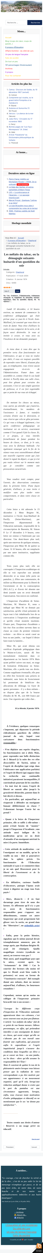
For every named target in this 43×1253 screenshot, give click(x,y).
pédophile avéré (32, 925)
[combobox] (16, 22)
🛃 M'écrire (19, 1217)
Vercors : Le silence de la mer (21, 113)
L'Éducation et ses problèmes (21, 1225)
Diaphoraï (20, 272)
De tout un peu (11, 61)
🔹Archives (18, 1212)
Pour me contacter (13, 76)
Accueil (8, 37)
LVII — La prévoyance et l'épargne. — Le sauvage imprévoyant (19, 195)
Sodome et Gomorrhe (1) (19, 108)
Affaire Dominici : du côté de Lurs (19, 51)
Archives (8, 68)
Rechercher (10, 19)
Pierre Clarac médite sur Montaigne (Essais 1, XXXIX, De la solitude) (22, 181)
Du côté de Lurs (21, 1228)
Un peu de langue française (16, 54)
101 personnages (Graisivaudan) (18, 65)
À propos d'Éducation (14, 47)
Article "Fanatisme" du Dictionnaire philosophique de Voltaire (21, 137)
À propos (9, 72)
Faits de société (12, 58)
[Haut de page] (36, 1139)
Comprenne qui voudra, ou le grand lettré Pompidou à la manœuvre (21, 100)
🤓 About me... (20, 1215)
